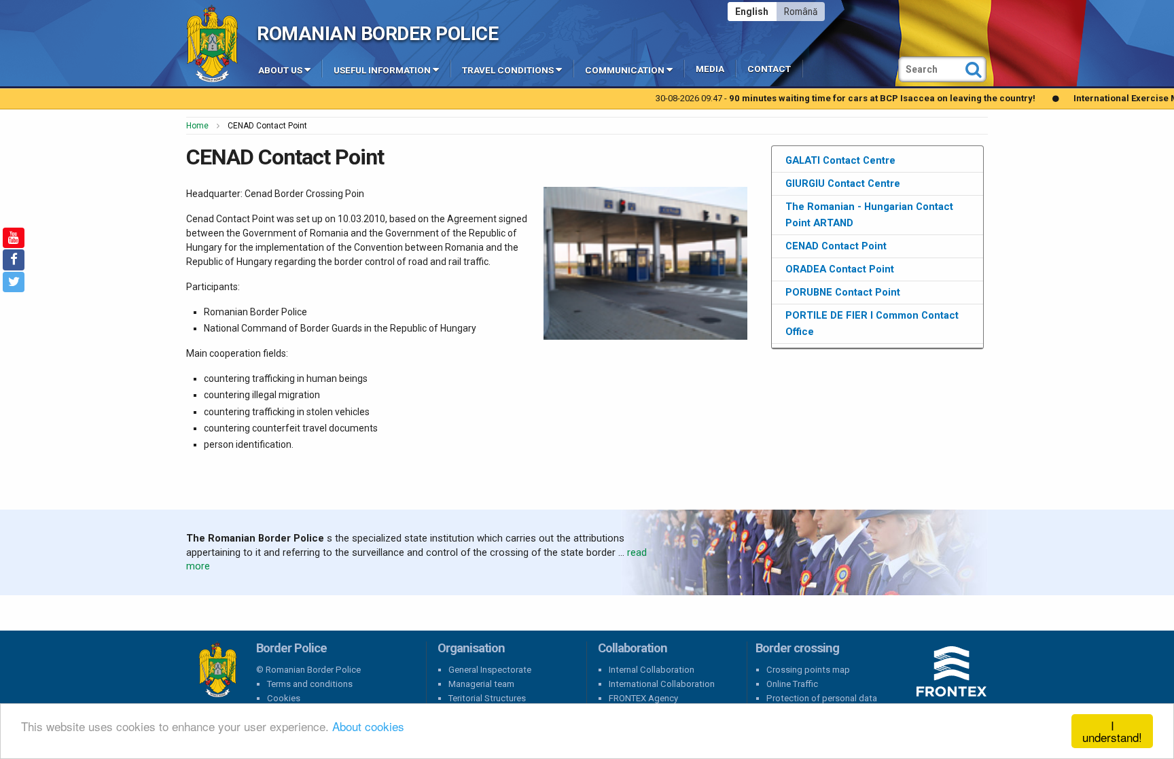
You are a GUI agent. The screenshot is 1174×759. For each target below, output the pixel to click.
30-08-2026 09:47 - (782, 98)
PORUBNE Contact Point (842, 292)
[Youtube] (13, 238)
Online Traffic (792, 684)
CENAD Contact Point (836, 246)
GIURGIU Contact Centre (842, 183)
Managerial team (481, 684)
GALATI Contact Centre (840, 160)
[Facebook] (13, 259)
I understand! (1112, 731)
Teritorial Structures (487, 698)
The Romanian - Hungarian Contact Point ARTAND (869, 214)
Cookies (283, 698)
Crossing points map (808, 670)
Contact (769, 69)
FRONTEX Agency (643, 698)
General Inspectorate (489, 670)
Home (197, 125)
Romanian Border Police (377, 33)
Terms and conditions (310, 684)
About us (280, 70)
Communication (624, 70)
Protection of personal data (821, 698)
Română (800, 11)
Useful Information (382, 70)
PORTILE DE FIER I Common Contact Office (872, 323)
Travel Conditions (508, 70)
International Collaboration (662, 684)
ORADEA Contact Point (839, 269)
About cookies (368, 726)
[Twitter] (13, 282)
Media (710, 69)
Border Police (217, 670)
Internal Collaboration (651, 670)
